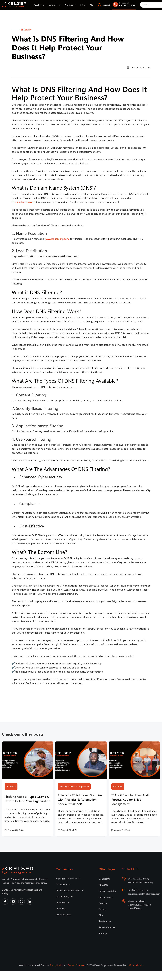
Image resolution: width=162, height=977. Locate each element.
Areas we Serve (63, 914)
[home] (14, 4)
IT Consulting (62, 896)
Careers (103, 903)
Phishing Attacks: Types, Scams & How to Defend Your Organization (27, 798)
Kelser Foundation (108, 890)
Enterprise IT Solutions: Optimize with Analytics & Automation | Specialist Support (80, 799)
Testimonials (105, 921)
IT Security (61, 884)
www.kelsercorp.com (24, 202)
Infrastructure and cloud (68, 890)
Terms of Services (76, 965)
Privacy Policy (56, 965)
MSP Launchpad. (134, 965)
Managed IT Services (66, 878)
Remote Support (107, 927)
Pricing (83, 5)
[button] (40, 5)
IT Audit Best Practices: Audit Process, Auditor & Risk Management (130, 799)
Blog (92, 5)
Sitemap (103, 933)
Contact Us (104, 878)
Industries (53, 5)
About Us (103, 884)
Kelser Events (106, 897)
